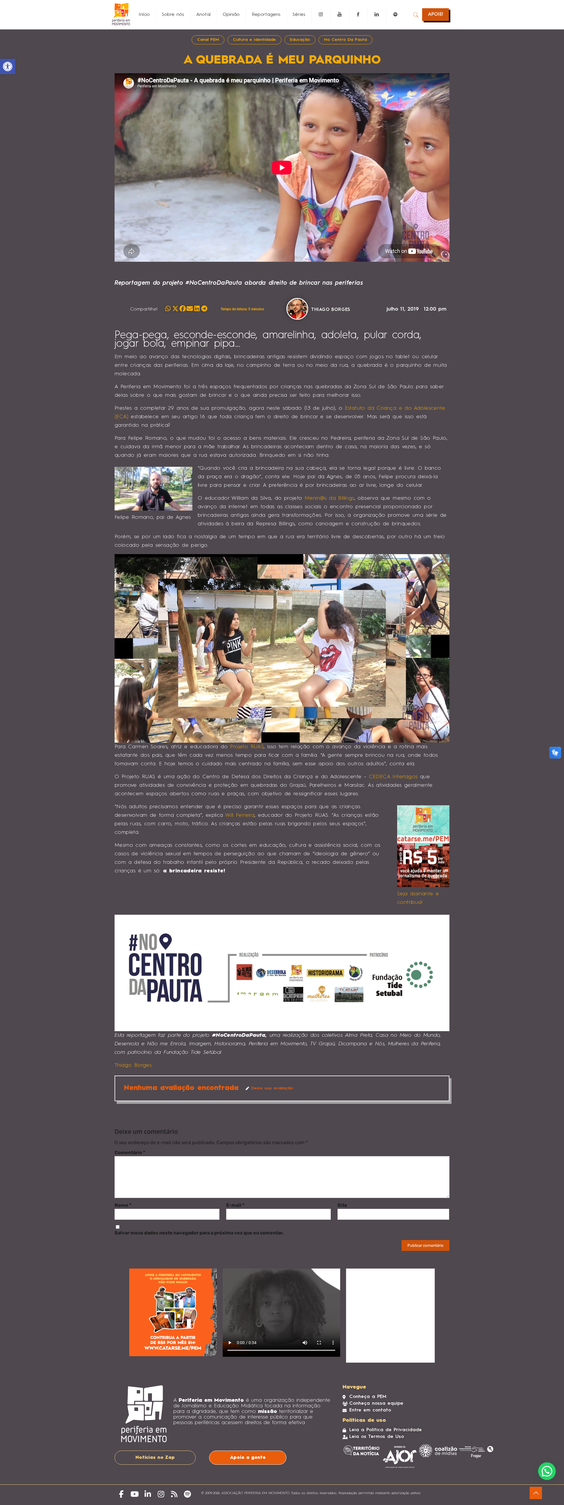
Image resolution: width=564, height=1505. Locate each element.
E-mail (235, 1205)
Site (342, 1205)
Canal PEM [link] (208, 40)
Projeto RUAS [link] (247, 746)
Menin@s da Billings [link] (329, 498)
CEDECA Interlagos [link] (393, 776)
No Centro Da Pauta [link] (345, 40)
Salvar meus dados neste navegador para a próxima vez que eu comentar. (199, 1233)
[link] (7, 66)
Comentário (130, 1152)
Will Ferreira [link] (239, 815)
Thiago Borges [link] (133, 1065)
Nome (123, 1205)
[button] (168, 308)
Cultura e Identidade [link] (254, 40)
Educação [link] (300, 40)
